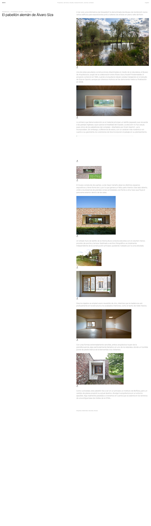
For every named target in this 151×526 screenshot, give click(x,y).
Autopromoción (78, 2)
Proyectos (60, 2)
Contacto (91, 2)
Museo (96, 410)
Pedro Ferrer (28, 11)
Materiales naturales (88, 410)
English (147, 2)
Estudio (72, 2)
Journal (86, 2)
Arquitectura (5, 11)
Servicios (66, 2)
